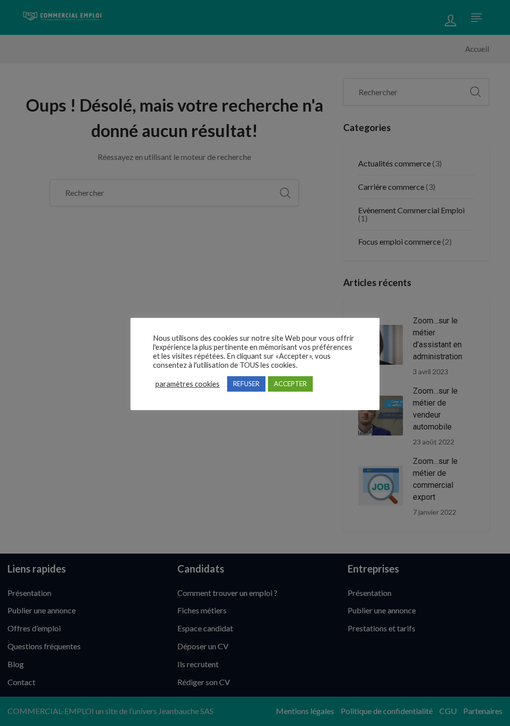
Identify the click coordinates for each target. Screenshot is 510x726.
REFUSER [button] (246, 384)
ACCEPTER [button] (290, 384)
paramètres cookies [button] (187, 384)
